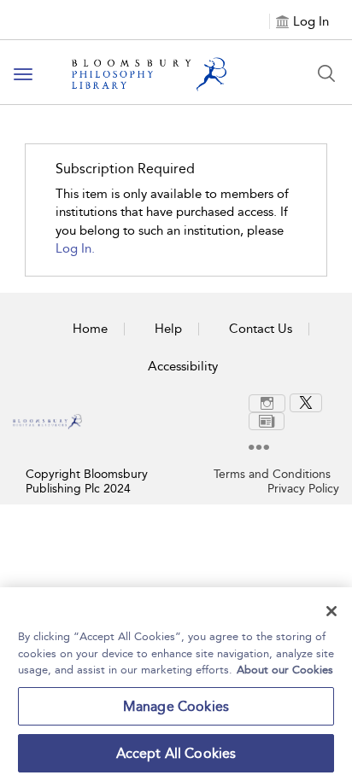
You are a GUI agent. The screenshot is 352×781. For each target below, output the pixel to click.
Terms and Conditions (272, 474)
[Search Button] (326, 73)
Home (90, 328)
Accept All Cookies (176, 753)
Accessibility (183, 366)
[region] (176, 684)
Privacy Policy (303, 488)
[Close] (331, 611)
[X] (306, 402)
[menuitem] (269, 403)
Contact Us (260, 328)
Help (168, 328)
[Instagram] (267, 403)
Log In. (75, 248)
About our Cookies (285, 669)
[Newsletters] (267, 421)
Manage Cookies (176, 706)
